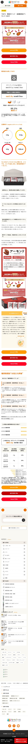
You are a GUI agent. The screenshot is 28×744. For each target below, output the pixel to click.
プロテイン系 (4, 662)
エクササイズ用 (11, 662)
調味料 (14, 654)
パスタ (3, 660)
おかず (13, 660)
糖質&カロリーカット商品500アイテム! (21, 740)
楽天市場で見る (14, 56)
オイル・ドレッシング (20, 660)
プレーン (19, 657)
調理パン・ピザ (5, 665)
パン (14, 652)
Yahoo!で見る (14, 62)
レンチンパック (8, 657)
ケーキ (22, 662)
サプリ (19, 654)
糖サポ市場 (3, 683)
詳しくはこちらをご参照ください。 (13, 479)
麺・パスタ (4, 654)
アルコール (8, 660)
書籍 (3, 657)
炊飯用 (17, 662)
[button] (2, 32)
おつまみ (18, 652)
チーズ (24, 657)
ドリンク (9, 654)
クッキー (14, 657)
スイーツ (9, 652)
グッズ (23, 654)
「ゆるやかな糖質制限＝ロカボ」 (8, 399)
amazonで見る (14, 50)
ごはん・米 (4, 652)
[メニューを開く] (25, 2)
